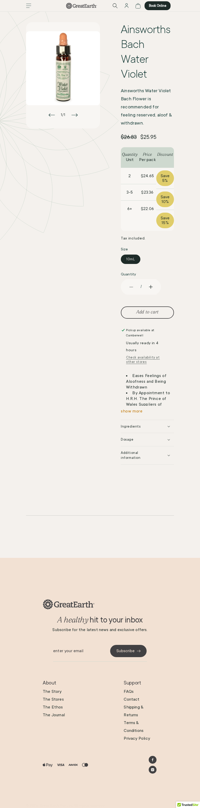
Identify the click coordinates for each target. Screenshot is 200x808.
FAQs (129, 691)
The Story (52, 691)
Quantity (128, 274)
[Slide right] (74, 115)
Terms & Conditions (133, 726)
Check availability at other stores (143, 360)
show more (131, 411)
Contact (131, 699)
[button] (28, 5)
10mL (130, 259)
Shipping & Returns (133, 711)
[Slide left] (51, 115)
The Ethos (53, 707)
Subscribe (125, 651)
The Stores (53, 699)
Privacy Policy (137, 738)
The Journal (54, 715)
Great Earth (49, 805)
